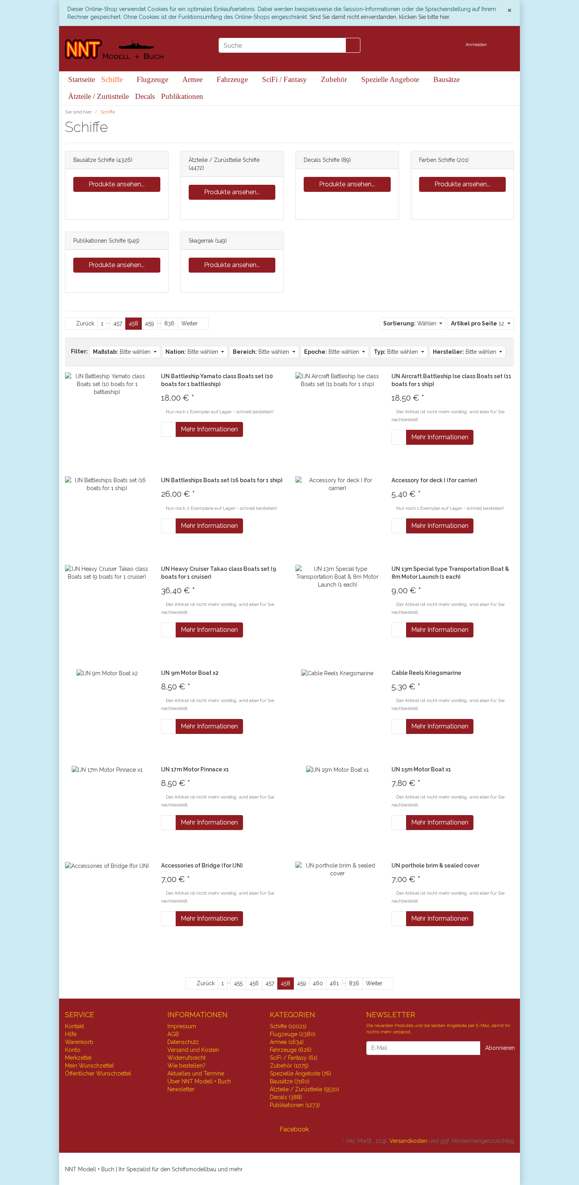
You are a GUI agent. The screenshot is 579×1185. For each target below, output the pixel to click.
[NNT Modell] (136, 48)
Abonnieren (500, 1048)
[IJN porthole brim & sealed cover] (337, 869)
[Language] (452, 45)
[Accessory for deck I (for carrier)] (337, 484)
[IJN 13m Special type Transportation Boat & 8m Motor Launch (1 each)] (337, 576)
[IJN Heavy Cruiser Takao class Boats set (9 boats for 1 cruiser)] (107, 572)
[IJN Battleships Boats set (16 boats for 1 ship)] (107, 484)
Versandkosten (408, 1141)
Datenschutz (183, 1042)
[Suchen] (352, 45)
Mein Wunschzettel (89, 1065)
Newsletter (181, 1089)
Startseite (81, 79)
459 (149, 323)
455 (238, 983)
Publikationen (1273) (295, 1105)
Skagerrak (201, 241)
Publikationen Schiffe (99, 241)
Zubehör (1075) (289, 1065)
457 (117, 323)
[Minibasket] (506, 45)
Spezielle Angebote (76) (300, 1073)
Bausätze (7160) (290, 1081)
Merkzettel (78, 1058)
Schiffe (112, 79)
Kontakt (74, 1026)
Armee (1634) (287, 1042)
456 (254, 983)
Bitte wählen (122, 352)
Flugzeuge (153, 79)
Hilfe (70, 1034)
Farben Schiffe (437, 160)
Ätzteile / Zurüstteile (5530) (304, 1089)
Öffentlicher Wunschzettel (98, 1073)
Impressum (181, 1026)
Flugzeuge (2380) (292, 1034)
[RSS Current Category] (115, 128)
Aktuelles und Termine (195, 1073)
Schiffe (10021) (288, 1026)
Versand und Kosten (193, 1050)
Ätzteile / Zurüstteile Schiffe (224, 160)
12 (478, 323)
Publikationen (182, 96)
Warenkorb (79, 1042)
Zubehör (335, 79)
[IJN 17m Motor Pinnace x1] (107, 769)
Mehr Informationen (209, 429)
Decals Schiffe (322, 160)
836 (169, 323)
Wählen (410, 323)
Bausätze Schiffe (94, 160)
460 (318, 983)
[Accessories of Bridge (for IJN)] (107, 865)
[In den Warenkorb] (168, 429)
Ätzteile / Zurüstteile (98, 96)
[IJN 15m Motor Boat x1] (337, 769)
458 (133, 323)
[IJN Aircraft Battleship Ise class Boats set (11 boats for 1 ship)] (337, 380)
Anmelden (477, 44)
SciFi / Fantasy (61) (293, 1058)
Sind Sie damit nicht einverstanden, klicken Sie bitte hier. (380, 17)
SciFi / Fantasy (285, 79)
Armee (193, 79)
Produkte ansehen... (117, 184)
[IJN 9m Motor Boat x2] (107, 673)
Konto (72, 1050)
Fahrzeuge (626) (291, 1050)
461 (334, 983)
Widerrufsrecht (186, 1058)
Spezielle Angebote (391, 79)
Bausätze (446, 79)
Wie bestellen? (186, 1065)
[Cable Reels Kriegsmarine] (337, 673)
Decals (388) (286, 1097)
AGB (173, 1034)
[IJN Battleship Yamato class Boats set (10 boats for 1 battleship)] (107, 384)
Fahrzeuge (233, 79)
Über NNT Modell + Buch (199, 1081)
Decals (145, 96)
